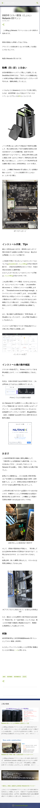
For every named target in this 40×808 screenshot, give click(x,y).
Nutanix (9, 676)
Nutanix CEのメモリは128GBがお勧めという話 (15, 723)
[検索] (37, 3)
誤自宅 (24, 676)
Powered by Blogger (21, 805)
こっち (16, 650)
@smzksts (12, 264)
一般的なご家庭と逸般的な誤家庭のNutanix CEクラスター (18, 786)
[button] (3, 24)
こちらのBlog (22, 264)
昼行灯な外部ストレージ (13, 3)
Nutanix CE (17, 676)
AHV (4, 676)
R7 (19, 96)
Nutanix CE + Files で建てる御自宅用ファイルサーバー (17, 754)
